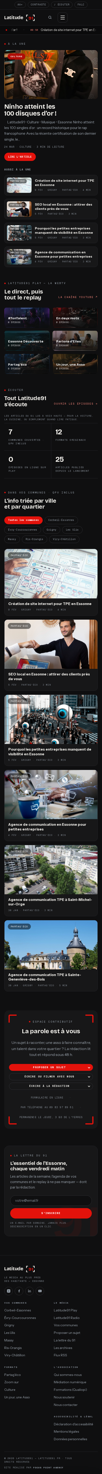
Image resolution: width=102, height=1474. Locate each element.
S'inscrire (50, 1213)
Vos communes (66, 1325)
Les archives (63, 1348)
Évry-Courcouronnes (22, 529)
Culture (9, 1390)
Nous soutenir (64, 1397)
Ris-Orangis (34, 539)
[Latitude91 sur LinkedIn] (29, 1291)
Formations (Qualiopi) (70, 1390)
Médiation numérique (70, 1382)
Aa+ (20, 4)
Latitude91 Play (65, 1310)
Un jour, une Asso (17, 1397)
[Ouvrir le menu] (63, 17)
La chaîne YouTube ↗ (78, 297)
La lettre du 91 (64, 1340)
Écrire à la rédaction (49, 1086)
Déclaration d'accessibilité (73, 1424)
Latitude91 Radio (67, 1318)
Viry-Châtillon (64, 539)
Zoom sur (11, 1382)
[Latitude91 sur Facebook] (19, 1291)
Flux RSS (60, 1355)
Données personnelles (70, 1439)
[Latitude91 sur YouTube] (40, 1291)
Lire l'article (20, 156)
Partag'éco (12, 1375)
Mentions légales (66, 1431)
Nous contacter (66, 1405)
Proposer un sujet (49, 1067)
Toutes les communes (23, 520)
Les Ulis (72, 529)
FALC (81, 4)
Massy (12, 539)
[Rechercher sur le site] (49, 17)
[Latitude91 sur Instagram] (8, 1291)
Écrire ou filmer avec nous (49, 1076)
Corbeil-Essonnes (61, 520)
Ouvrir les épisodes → (76, 403)
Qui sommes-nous (68, 1375)
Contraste (38, 4)
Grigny (51, 529)
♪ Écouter (62, 4)
